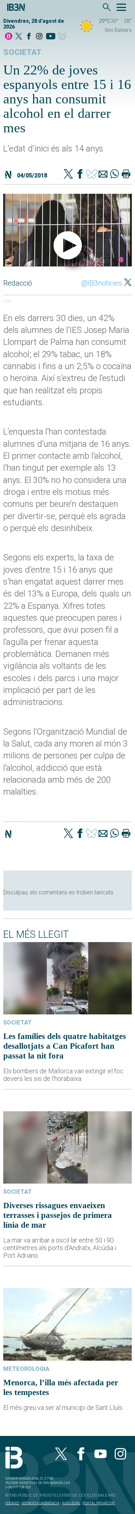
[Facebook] (28, 37)
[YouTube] (50, 37)
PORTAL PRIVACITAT (99, 1503)
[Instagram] (39, 37)
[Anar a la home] (8, 37)
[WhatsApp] (114, 174)
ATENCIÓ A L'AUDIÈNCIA (40, 1503)
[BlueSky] (63, 37)
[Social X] (18, 37)
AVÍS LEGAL (71, 1503)
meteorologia (26, 1368)
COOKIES (12, 1503)
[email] (103, 174)
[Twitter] (68, 174)
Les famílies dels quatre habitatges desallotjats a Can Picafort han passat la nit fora (64, 1045)
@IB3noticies (101, 283)
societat (22, 52)
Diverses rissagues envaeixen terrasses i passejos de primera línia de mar (57, 1215)
